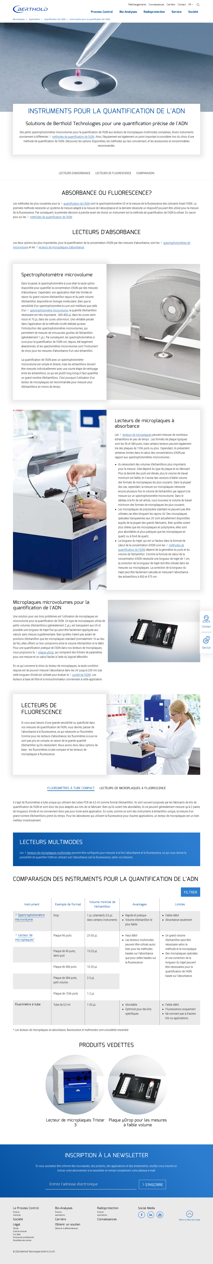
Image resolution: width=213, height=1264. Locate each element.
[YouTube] (159, 1215)
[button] (198, 5)
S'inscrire (154, 1185)
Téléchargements (137, 4)
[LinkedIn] (150, 1215)
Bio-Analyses (19, 19)
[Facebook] (141, 1215)
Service (206, 647)
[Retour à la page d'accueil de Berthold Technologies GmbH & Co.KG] (30, 9)
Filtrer (190, 892)
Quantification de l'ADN (54, 19)
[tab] (71, 788)
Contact (182, 4)
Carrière (171, 4)
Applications (34, 19)
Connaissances (156, 4)
